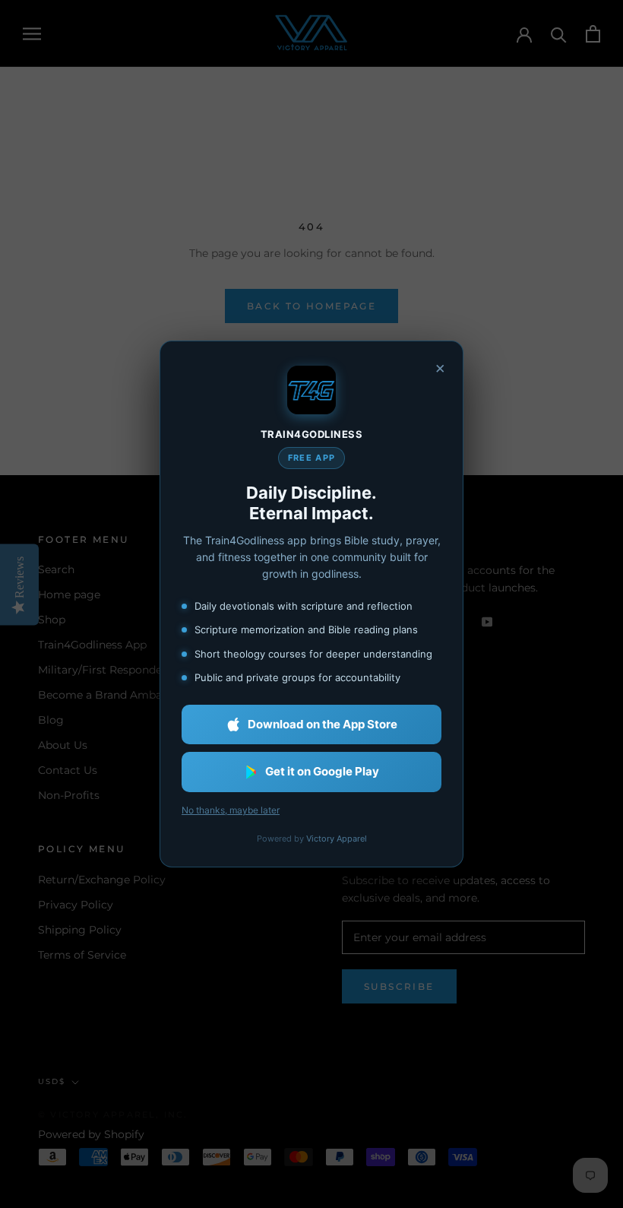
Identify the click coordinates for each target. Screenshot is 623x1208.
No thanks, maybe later (231, 810)
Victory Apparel (336, 838)
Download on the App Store (322, 724)
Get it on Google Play (322, 771)
